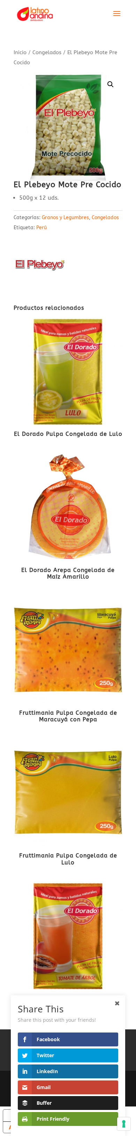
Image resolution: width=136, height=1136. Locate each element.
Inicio (20, 52)
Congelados (46, 52)
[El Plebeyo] (40, 266)
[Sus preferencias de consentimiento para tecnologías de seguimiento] (123, 1123)
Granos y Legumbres (65, 218)
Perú (41, 228)
